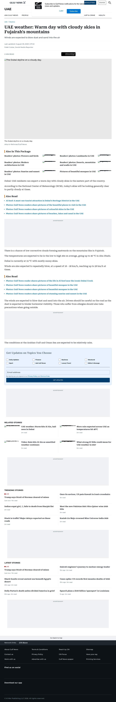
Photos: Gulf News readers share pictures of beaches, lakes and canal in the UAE (44, 213)
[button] (6, 3)
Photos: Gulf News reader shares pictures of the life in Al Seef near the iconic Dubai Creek (49, 281)
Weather (12, 22)
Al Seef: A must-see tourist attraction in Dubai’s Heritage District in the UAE (42, 201)
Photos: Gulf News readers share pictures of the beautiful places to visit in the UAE (46, 205)
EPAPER (102, 3)
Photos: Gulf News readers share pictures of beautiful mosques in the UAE (42, 285)
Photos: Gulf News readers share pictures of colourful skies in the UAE (40, 209)
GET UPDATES (58, 380)
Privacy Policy (32, 376)
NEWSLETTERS (89, 3)
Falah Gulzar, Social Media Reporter (18, 47)
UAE (5, 22)
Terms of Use (45, 376)
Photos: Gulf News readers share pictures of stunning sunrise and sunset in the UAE (46, 294)
